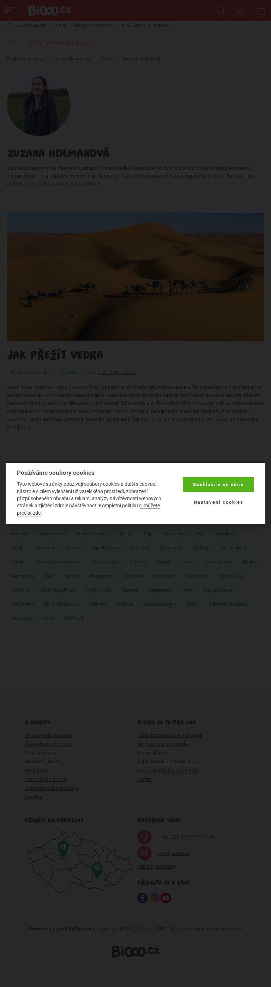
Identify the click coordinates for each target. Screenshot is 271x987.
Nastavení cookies (218, 502)
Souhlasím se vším (218, 484)
